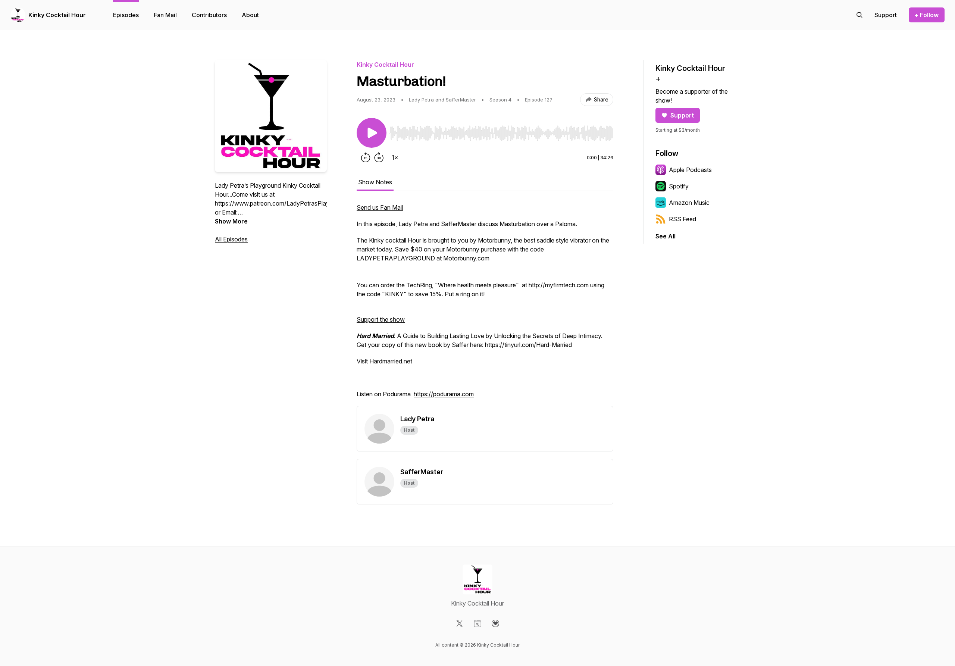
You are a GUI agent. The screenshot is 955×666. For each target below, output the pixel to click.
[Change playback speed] (394, 157)
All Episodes (231, 239)
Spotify (679, 186)
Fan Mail (165, 15)
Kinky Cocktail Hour (57, 15)
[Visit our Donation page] (495, 623)
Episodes (126, 15)
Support (682, 115)
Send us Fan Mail (380, 207)
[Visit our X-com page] (459, 623)
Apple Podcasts (690, 169)
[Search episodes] (859, 14)
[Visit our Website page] (477, 623)
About (250, 15)
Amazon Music (689, 202)
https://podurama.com (444, 394)
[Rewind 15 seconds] (365, 157)
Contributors (209, 15)
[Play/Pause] (371, 133)
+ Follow (927, 15)
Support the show (381, 319)
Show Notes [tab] (375, 182)
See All (665, 236)
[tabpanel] (485, 304)
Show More (231, 221)
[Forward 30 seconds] (379, 157)
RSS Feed (682, 219)
